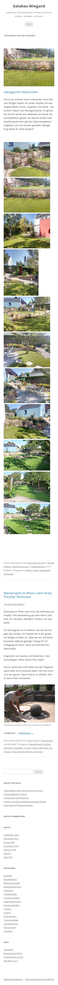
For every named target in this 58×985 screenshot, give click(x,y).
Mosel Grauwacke (41, 570)
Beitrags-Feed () (13, 953)
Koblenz (28, 570)
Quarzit (7, 912)
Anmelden (8, 949)
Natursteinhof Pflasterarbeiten (18, 805)
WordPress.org (11, 960)
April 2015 (8, 857)
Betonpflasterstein (12, 886)
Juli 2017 (7, 853)
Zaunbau (8, 931)
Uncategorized (10, 923)
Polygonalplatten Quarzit (15, 794)
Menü (29, 24)
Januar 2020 (9, 842)
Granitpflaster (10, 894)
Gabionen (8, 890)
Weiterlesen (26, 733)
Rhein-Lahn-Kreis (41, 748)
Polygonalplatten (12, 905)
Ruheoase (8, 574)
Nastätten (18, 748)
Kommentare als (13, 957)
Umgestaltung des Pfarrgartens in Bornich (23, 790)
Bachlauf (8, 875)
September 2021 (11, 835)
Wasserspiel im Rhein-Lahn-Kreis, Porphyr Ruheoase (28, 595)
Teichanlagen (10, 916)
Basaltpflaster (10, 879)
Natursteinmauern (20, 566)
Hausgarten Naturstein (21, 92)
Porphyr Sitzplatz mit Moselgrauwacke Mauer (25, 801)
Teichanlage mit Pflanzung (16, 798)
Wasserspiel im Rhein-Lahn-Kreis (27, 751)
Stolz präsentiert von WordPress (40, 979)
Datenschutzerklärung (13, 979)
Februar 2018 (10, 849)
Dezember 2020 (11, 838)
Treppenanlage (37, 566)
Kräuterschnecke (12, 897)
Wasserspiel (47, 740)
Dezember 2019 (11, 846)
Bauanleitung (36, 744)
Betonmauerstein (12, 883)
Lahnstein (8, 748)
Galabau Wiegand (29, 6)
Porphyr (28, 748)
